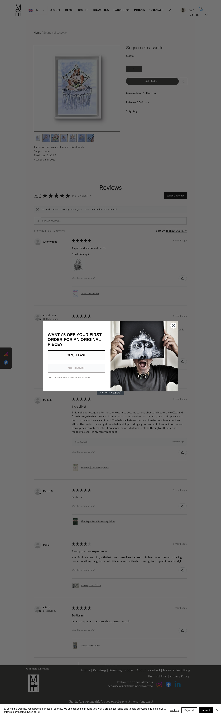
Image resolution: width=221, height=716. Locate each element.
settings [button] (174, 710)
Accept (206, 710)
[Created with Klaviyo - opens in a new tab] (110, 393)
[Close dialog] (173, 326)
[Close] (217, 710)
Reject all (189, 710)
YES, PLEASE (76, 355)
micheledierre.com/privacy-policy (22, 711)
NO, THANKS (76, 368)
